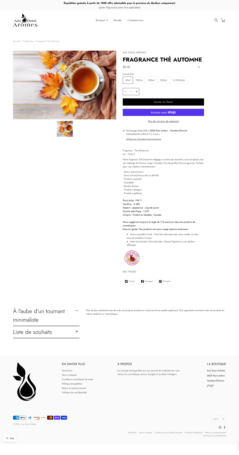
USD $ (216, 418)
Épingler (167, 281)
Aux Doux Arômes (28, 424)
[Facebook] (224, 427)
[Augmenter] (136, 91)
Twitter (132, 281)
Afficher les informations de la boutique (143, 139)
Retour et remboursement (74, 388)
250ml (151, 80)
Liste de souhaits (32, 332)
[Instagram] (220, 427)
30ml (127, 80)
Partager (149, 281)
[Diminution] (125, 91)
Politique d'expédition (72, 383)
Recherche (67, 370)
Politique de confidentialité (74, 392)
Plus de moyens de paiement (163, 121)
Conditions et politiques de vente (77, 379)
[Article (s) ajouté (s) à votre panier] (223, 20)
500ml (163, 80)
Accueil (16, 41)
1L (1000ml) (179, 80)
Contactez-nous (135, 20)
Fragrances (28, 41)
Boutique (100, 20)
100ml (139, 80)
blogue (114, 314)
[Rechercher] (216, 20)
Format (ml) (128, 74)
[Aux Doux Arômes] (25, 20)
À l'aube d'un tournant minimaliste (39, 315)
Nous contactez (69, 375)
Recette (117, 20)
